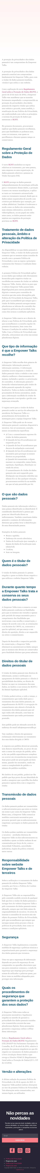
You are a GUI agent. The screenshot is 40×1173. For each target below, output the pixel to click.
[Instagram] (20, 1150)
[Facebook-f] (12, 1150)
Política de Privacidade (14, 1159)
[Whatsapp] (27, 1150)
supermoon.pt (20, 1169)
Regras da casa (11, 1161)
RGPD (15, 119)
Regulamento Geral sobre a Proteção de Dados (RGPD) (19, 90)
